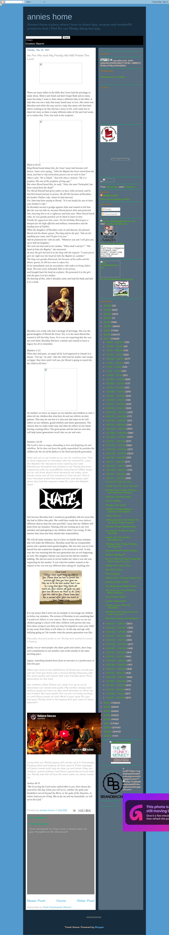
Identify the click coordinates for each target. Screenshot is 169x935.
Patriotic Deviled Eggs (118, 496)
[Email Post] (74, 810)
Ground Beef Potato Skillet (121, 550)
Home (61, 900)
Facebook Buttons (116, 223)
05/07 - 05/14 (116, 623)
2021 (107, 322)
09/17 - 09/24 (116, 404)
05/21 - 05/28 (116, 474)
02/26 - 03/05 (117, 664)
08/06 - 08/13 (116, 428)
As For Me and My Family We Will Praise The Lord (123, 560)
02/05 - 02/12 (116, 677)
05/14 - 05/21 (115, 478)
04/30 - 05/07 (117, 627)
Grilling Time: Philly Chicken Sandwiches (121, 545)
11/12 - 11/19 (114, 371)
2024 (108, 310)
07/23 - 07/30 (116, 437)
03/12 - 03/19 (116, 656)
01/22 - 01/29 (116, 685)
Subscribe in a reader (112, 77)
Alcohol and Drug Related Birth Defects (121, 591)
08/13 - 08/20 (116, 424)
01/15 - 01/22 (115, 689)
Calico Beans (113, 515)
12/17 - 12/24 (115, 350)
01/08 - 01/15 (115, 693)
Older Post (85, 900)
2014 (107, 711)
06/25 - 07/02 (116, 453)
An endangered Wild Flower (121, 586)
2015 (107, 707)
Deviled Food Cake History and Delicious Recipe (121, 491)
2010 (108, 727)
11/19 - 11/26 (114, 367)
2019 (107, 330)
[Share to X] (84, 810)
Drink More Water (116, 596)
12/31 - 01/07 (115, 342)
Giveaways (112, 186)
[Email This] (79, 810)
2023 (108, 314)
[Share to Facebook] (87, 810)
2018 (107, 334)
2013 (107, 715)
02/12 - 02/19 (116, 673)
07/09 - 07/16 (116, 445)
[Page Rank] (105, 60)
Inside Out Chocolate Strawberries (118, 538)
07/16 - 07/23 (116, 441)
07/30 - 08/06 (117, 433)
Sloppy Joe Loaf (115, 505)
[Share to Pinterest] (89, 810)
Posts (107, 209)
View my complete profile (114, 199)
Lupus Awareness (116, 601)
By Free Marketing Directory (116, 279)
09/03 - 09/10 (116, 412)
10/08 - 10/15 (115, 391)
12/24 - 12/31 (115, 346)
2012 (107, 719)
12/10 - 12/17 (114, 354)
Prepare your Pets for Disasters (118, 606)
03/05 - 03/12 (116, 660)
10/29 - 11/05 (115, 379)
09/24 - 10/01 (116, 400)
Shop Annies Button (112, 243)
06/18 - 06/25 (116, 457)
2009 (108, 731)
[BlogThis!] (82, 810)
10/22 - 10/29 (116, 383)
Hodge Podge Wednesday (120, 526)
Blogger (99, 927)
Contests (129, 186)
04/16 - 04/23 (116, 636)
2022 (108, 318)
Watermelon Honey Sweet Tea (123, 577)
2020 (108, 326)
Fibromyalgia (113, 573)
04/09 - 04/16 (116, 640)
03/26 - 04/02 (116, 648)
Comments (110, 214)
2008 (108, 736)
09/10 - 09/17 (116, 408)
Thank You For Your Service (122, 486)
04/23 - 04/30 (116, 631)
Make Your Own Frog (118, 565)
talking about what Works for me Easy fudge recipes (122, 521)
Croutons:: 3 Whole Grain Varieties (120, 531)
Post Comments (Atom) (57, 907)
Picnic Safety (113, 500)
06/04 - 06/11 (116, 466)
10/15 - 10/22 (115, 387)
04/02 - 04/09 (117, 644)
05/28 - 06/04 (116, 470)
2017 (107, 338)
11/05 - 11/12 (114, 375)
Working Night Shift (117, 582)
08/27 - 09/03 (116, 416)
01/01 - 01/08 (116, 697)
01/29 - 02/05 (116, 681)
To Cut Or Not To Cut (118, 481)
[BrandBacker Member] (113, 798)
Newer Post (36, 900)
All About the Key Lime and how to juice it (121, 612)
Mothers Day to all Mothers (122, 618)
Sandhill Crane (114, 569)
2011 (107, 723)
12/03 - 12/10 (115, 358)
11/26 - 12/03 (115, 363)
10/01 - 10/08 (116, 396)
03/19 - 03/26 (116, 652)
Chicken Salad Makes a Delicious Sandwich (119, 510)
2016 (107, 702)
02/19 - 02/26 (116, 669)
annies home (49, 16)
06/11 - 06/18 (115, 461)
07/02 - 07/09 (116, 449)
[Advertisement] (120, 105)
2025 (108, 305)
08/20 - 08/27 (116, 420)
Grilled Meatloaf (115, 554)
